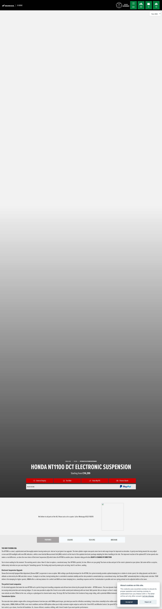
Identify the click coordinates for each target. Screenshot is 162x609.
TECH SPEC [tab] (92, 539)
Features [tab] (48, 539)
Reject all (148, 602)
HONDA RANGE (68, 461)
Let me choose (148, 596)
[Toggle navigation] (133, 3)
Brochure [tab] (114, 539)
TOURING (75, 461)
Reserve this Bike (30, 487)
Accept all (129, 602)
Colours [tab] (70, 539)
